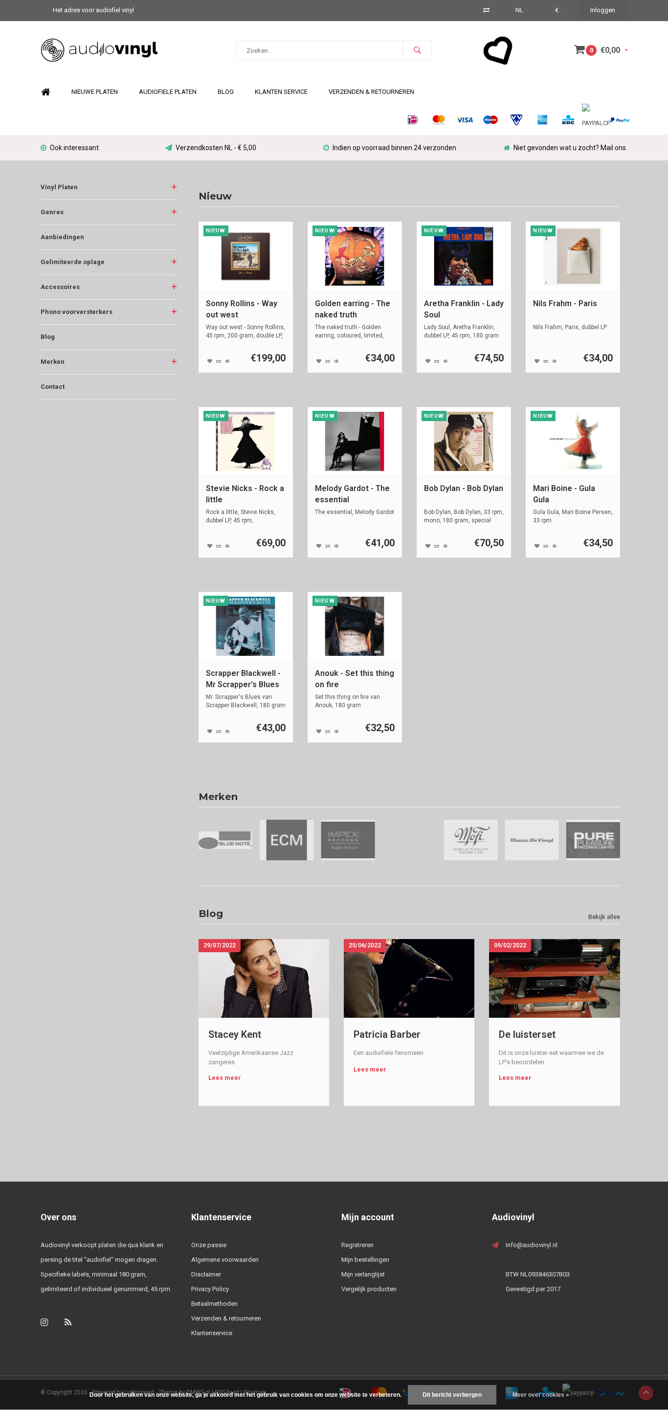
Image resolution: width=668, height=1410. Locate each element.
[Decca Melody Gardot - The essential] (354, 441)
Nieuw (215, 196)
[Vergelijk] (486, 10)
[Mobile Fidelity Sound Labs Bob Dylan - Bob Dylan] (464, 441)
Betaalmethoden (214, 1303)
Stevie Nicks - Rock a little (245, 494)
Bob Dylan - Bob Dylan (463, 488)
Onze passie (208, 1245)
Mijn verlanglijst (363, 1274)
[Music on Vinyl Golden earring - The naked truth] (354, 256)
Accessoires (60, 287)
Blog (226, 91)
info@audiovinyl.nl (531, 1245)
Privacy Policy (210, 1289)
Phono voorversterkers (76, 311)
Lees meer (224, 1077)
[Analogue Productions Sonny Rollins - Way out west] (245, 256)
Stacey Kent (234, 1034)
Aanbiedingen (62, 237)
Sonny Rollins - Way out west (241, 309)
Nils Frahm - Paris (565, 303)
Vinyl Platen (59, 187)
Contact (53, 386)
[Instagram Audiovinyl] (44, 1322)
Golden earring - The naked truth (352, 309)
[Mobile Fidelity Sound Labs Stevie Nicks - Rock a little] (245, 441)
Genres (52, 212)
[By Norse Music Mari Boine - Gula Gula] (573, 441)
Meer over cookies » (540, 1394)
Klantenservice (211, 1333)
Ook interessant (74, 148)
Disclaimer (206, 1274)
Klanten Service (281, 91)
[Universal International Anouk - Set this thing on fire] (354, 626)
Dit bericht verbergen (452, 1394)
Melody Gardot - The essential (352, 494)
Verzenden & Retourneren (371, 91)
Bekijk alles (604, 916)
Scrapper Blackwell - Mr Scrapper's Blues (243, 679)
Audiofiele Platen (168, 91)
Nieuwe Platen (94, 91)
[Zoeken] (417, 50)
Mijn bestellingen (365, 1259)
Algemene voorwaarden (225, 1259)
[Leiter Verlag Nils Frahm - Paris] (573, 256)
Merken (53, 361)
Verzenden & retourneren (226, 1318)
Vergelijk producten (369, 1289)
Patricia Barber (387, 1034)
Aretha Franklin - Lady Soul (464, 309)
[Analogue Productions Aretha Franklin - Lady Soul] (464, 256)
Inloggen (602, 10)
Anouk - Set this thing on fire (354, 679)
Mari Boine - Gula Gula (564, 494)
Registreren (357, 1245)
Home (45, 92)
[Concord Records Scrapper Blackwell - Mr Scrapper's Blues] (245, 626)
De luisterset (527, 1034)
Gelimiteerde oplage (73, 262)
